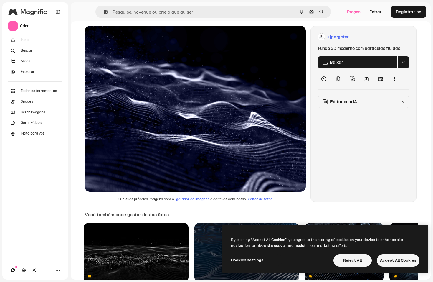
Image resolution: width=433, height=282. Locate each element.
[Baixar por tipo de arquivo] (403, 62)
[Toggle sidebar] (57, 12)
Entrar (375, 11)
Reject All (352, 260)
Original (122, 37)
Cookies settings (247, 260)
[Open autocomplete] (104, 12)
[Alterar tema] (34, 270)
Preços (354, 11)
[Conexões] (13, 270)
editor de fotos (260, 199)
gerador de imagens (192, 199)
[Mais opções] (394, 79)
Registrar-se (408, 11)
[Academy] (23, 270)
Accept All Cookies (398, 260)
